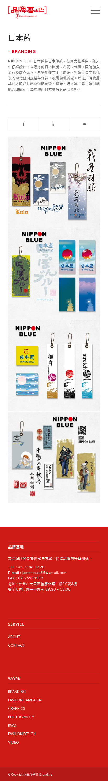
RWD (12, 725)
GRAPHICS (16, 708)
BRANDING (17, 691)
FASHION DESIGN (22, 734)
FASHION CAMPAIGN (24, 700)
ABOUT (14, 637)
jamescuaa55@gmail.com (44, 572)
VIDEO (13, 742)
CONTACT (16, 645)
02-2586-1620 (31, 567)
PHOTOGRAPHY (21, 717)
